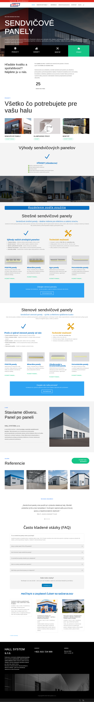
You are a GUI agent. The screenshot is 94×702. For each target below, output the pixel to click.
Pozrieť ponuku (10, 139)
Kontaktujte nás (47, 585)
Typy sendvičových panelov (72, 621)
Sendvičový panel (21, 607)
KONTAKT (74, 5)
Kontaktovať (47, 391)
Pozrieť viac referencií (83, 460)
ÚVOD (33, 5)
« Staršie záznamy (14, 635)
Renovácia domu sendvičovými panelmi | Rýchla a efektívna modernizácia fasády (72, 617)
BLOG (79, 5)
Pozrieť (37, 139)
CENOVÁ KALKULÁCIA (64, 5)
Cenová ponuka (47, 293)
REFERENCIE (54, 5)
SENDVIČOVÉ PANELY (42, 5)
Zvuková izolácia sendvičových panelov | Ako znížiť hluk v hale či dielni (20, 602)
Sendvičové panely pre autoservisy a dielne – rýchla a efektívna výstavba (46, 617)
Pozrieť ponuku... (10, 278)
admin (14, 605)
